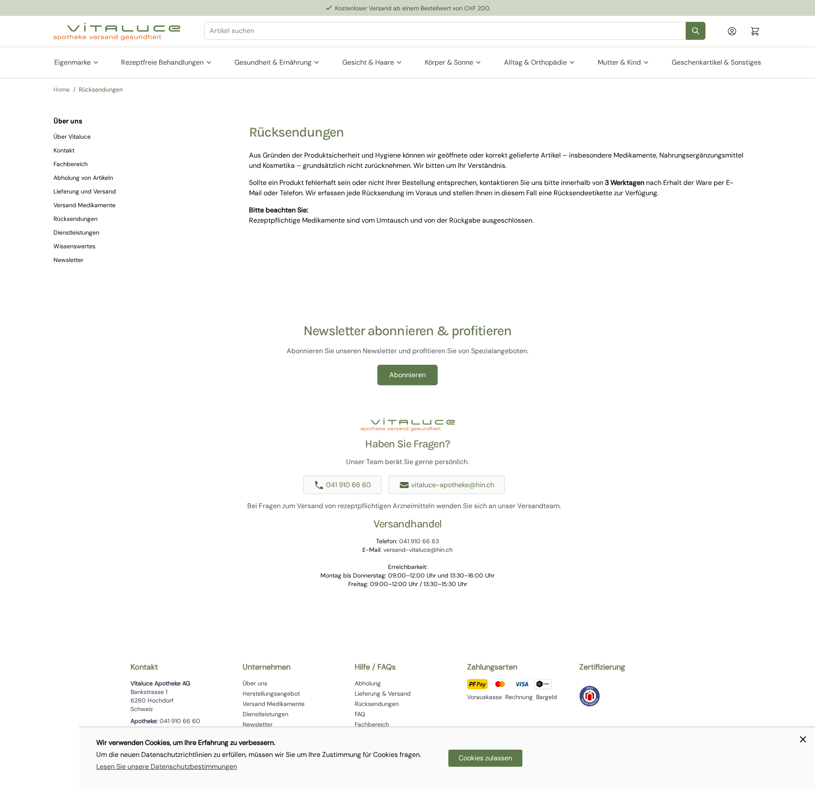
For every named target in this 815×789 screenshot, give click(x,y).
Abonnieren (407, 374)
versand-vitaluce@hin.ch (418, 550)
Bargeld (546, 697)
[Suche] (695, 31)
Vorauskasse (484, 697)
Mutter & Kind (619, 62)
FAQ (360, 714)
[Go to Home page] (116, 31)
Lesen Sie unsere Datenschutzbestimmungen (166, 766)
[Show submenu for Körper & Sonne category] (478, 62)
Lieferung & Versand (383, 693)
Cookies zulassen (485, 757)
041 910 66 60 (348, 484)
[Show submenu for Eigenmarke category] (96, 62)
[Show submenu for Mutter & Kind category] (646, 62)
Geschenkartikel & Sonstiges (716, 62)
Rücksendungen (75, 219)
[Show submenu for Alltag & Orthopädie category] (572, 62)
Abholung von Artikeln (83, 178)
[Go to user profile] (735, 31)
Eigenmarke (72, 62)
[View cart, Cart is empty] (755, 31)
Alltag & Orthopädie (535, 62)
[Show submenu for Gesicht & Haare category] (399, 62)
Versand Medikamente (84, 205)
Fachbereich (70, 164)
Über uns (255, 683)
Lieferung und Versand (84, 191)
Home (61, 89)
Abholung (368, 683)
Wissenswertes (74, 246)
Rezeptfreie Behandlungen (162, 62)
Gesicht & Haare (368, 62)
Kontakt (63, 150)
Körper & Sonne (449, 62)
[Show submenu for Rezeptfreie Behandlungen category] (208, 62)
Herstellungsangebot (271, 693)
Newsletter (68, 260)
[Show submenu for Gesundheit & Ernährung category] (316, 62)
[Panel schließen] (803, 739)
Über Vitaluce (72, 136)
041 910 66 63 (419, 541)
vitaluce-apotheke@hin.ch (452, 484)
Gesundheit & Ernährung (272, 62)
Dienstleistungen (76, 232)
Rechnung (519, 697)
